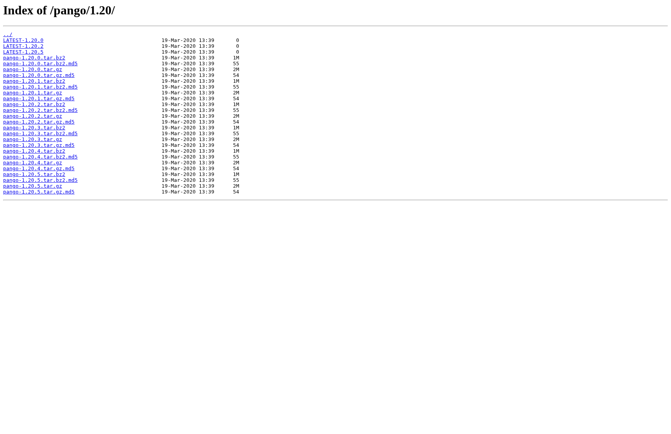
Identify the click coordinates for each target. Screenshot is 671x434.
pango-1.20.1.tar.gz (32, 93)
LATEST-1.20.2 (23, 46)
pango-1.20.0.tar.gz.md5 (39, 75)
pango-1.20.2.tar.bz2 (34, 104)
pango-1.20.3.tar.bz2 (34, 128)
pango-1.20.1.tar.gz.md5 (39, 98)
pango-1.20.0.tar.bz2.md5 (40, 63)
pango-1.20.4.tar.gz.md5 (39, 168)
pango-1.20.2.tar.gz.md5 (39, 122)
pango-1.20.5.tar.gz (32, 186)
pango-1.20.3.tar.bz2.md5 (40, 133)
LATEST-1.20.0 (23, 40)
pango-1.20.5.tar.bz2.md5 (40, 180)
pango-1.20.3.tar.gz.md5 (39, 145)
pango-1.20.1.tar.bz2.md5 (40, 87)
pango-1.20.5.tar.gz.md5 (39, 192)
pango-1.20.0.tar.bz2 (34, 58)
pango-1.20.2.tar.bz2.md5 (40, 110)
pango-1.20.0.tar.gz (32, 69)
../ (7, 34)
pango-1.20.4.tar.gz (32, 163)
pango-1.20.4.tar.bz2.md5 (40, 157)
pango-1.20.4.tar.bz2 (34, 151)
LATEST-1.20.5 (23, 52)
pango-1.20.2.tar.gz (32, 116)
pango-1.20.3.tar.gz (32, 139)
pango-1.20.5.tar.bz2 (34, 174)
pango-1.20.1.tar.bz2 (34, 81)
